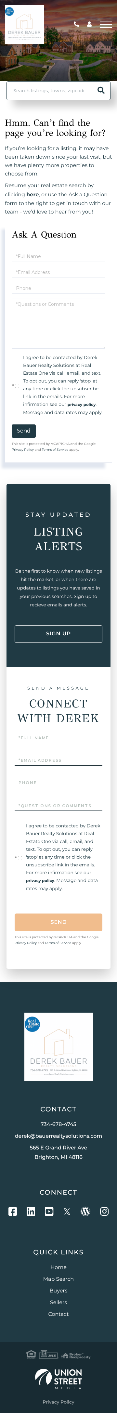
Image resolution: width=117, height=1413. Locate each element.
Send (24, 431)
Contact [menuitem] (58, 1314)
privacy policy (82, 404)
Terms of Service (55, 449)
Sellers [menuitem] (58, 1303)
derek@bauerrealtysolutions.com (58, 1136)
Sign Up (58, 634)
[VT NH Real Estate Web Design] (58, 1379)
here (32, 195)
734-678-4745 (78, 24)
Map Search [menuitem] (58, 1279)
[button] (101, 91)
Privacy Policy (23, 449)
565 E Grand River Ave (58, 1152)
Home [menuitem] (58, 1267)
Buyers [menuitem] (58, 1291)
